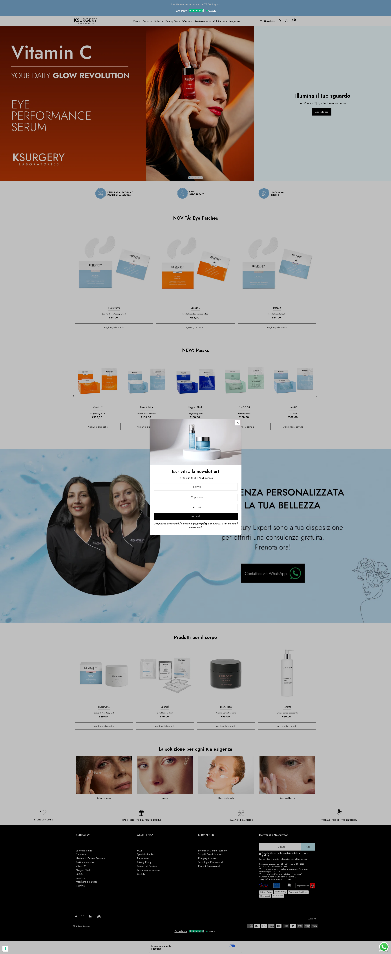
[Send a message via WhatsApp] (383, 946)
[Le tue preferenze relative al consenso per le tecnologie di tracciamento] (5, 949)
